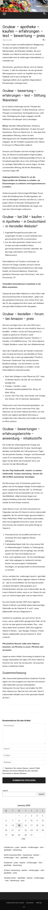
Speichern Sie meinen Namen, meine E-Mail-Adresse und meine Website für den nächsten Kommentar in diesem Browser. (21, 770)
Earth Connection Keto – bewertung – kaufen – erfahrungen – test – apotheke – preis (22, 856)
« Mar (23, 839)
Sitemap (39, 903)
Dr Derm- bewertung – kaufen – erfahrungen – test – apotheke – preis (24, 871)
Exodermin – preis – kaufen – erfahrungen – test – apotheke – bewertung (23, 864)
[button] (44, 15)
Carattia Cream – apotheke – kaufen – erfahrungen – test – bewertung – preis (24, 879)
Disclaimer (30, 903)
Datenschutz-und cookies (15, 903)
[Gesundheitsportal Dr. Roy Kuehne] (24, 6)
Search (5, 790)
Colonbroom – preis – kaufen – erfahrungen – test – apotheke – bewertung (24, 848)
